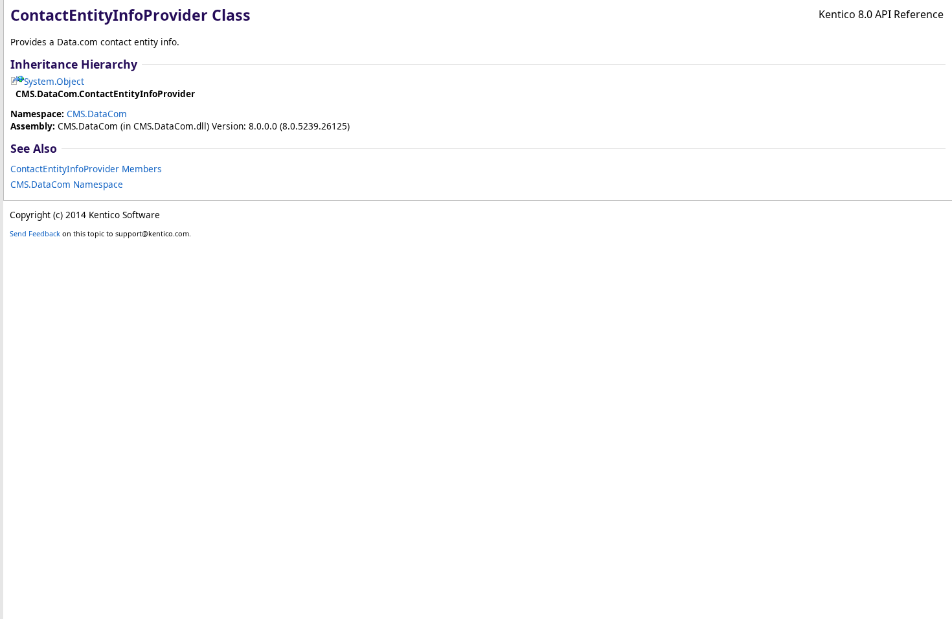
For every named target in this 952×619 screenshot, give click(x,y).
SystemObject (54, 81)
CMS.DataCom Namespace (66, 184)
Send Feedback (35, 233)
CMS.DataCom (97, 113)
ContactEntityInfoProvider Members (86, 169)
